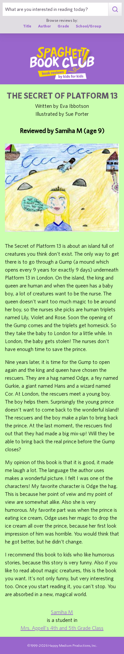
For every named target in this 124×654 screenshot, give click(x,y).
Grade (63, 26)
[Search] (115, 9)
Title (27, 26)
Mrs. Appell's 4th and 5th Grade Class (62, 628)
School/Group (88, 26)
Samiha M (62, 612)
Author (44, 26)
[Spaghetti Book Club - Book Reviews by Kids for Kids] (62, 62)
